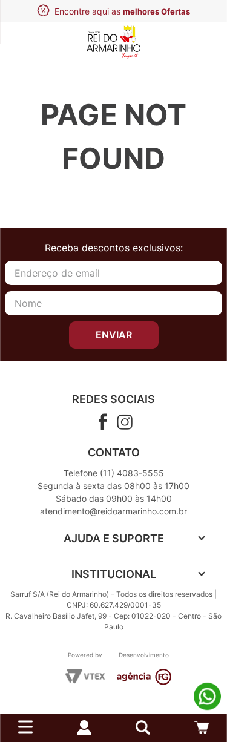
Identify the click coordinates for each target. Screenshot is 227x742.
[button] (143, 727)
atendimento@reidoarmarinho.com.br (113, 511)
